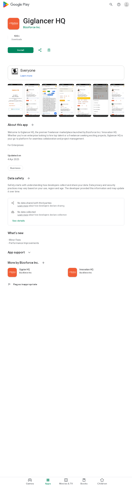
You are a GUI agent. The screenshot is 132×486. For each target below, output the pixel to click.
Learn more (26, 75)
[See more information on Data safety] (28, 178)
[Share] (40, 50)
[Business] (15, 168)
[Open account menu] (126, 4)
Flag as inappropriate (22, 284)
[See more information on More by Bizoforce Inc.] (43, 263)
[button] (15, 100)
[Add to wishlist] (49, 50)
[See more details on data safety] (18, 221)
